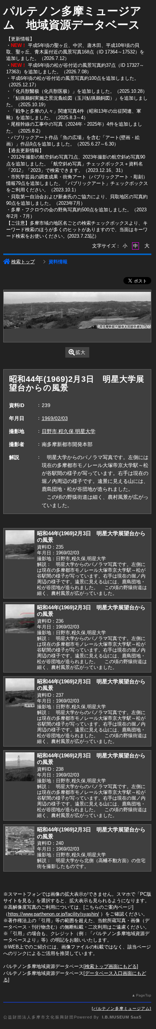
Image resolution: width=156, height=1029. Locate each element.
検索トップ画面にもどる (111, 966)
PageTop (143, 995)
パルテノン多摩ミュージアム (121, 1008)
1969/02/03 (55, 418)
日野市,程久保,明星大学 (68, 431)
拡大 (80, 352)
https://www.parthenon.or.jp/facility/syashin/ (53, 914)
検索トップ (23, 261)
